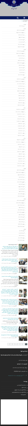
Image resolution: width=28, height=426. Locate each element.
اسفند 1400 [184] (20, 166)
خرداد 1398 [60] (21, 205)
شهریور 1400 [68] (20, 151)
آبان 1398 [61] (21, 217)
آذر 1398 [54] (21, 219)
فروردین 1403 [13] (20, 51)
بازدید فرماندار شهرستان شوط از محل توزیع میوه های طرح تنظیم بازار (9, 335)
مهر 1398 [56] (21, 214)
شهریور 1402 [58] (20, 91)
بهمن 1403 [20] (21, 75)
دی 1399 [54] (21, 191)
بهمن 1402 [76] (21, 102)
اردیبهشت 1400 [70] (20, 142)
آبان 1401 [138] (21, 126)
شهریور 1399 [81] (20, 182)
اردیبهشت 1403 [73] (20, 53)
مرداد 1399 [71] (21, 179)
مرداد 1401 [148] (20, 119)
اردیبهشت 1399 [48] (20, 172)
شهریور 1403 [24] (20, 63)
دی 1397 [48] (21, 235)
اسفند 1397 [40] (21, 240)
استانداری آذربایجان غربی (21, 385)
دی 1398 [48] (21, 221)
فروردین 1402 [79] (20, 79)
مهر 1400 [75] (21, 154)
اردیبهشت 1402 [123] (20, 81)
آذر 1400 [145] (21, 158)
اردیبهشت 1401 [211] (20, 111)
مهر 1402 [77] (21, 93)
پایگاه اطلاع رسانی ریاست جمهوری (20, 390)
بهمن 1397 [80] (21, 238)
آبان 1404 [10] (21, 39)
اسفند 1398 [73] (21, 226)
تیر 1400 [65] (21, 147)
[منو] (24, 17)
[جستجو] (17, 17)
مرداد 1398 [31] (21, 210)
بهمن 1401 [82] (21, 133)
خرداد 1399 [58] (21, 175)
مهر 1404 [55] (21, 37)
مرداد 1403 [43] (21, 60)
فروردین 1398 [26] (20, 200)
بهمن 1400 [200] (21, 163)
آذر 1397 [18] (21, 233)
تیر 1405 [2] (21, 26)
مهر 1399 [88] (21, 184)
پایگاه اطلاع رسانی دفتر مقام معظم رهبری (19, 392)
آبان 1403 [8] (21, 67)
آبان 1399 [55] (21, 186)
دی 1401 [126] (21, 130)
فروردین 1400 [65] (20, 139)
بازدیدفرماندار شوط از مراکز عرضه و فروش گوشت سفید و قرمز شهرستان (10, 318)
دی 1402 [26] (21, 100)
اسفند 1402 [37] (21, 105)
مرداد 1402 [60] (21, 88)
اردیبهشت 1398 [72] (20, 203)
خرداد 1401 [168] (20, 114)
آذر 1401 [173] (21, 128)
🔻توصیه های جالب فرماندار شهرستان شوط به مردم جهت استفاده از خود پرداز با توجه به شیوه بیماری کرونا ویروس (10, 260)
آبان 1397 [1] (21, 230)
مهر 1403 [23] (21, 65)
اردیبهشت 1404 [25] (20, 32)
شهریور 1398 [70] (20, 212)
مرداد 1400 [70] (21, 149)
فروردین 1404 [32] (20, 30)
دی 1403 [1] (22, 72)
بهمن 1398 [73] (21, 224)
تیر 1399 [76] (21, 177)
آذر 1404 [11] (21, 42)
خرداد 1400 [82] (21, 144)
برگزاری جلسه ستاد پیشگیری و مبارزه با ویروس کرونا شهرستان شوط (10, 277)
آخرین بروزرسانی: (15, 375)
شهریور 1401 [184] (20, 121)
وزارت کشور (24, 387)
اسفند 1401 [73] (21, 135)
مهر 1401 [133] (21, 123)
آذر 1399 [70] (21, 189)
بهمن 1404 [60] (21, 44)
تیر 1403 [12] (21, 58)
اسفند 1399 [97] (21, 196)
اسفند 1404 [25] (21, 47)
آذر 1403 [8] (21, 70)
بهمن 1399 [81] (21, 194)
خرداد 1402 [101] (20, 83)
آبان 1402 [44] (21, 95)
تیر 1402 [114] (21, 86)
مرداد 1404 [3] (21, 35)
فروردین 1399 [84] (20, 170)
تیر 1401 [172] (21, 116)
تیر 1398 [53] (21, 207)
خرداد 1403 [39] (21, 56)
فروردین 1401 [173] (20, 109)
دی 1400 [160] (21, 161)
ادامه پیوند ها (23, 394)
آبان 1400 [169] (21, 156)
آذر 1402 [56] (21, 98)
